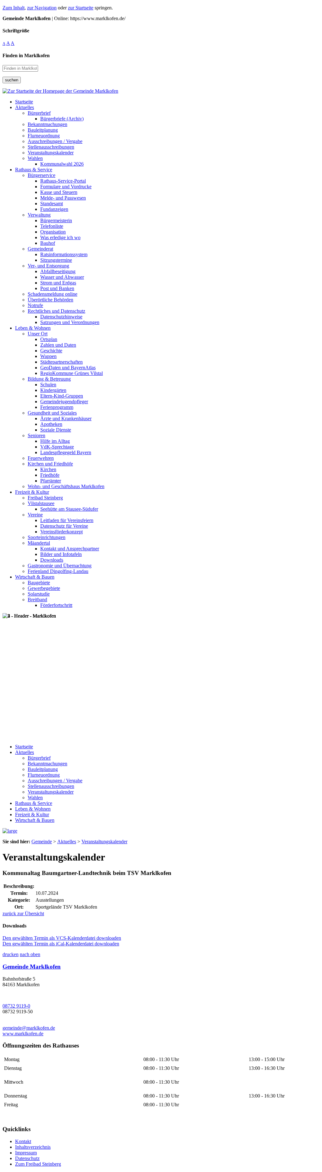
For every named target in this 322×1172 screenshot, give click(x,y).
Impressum (26, 1152)
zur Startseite (80, 7)
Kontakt (23, 1141)
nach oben (30, 954)
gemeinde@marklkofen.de (29, 1028)
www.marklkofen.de (23, 1033)
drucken (11, 954)
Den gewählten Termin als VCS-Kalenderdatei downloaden (62, 938)
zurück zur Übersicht (23, 913)
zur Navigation (42, 7)
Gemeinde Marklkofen (32, 966)
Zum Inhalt (14, 7)
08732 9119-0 (16, 1006)
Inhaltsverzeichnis (33, 1147)
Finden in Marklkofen (26, 55)
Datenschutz (27, 1158)
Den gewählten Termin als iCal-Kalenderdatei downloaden (61, 943)
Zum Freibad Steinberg (38, 1164)
